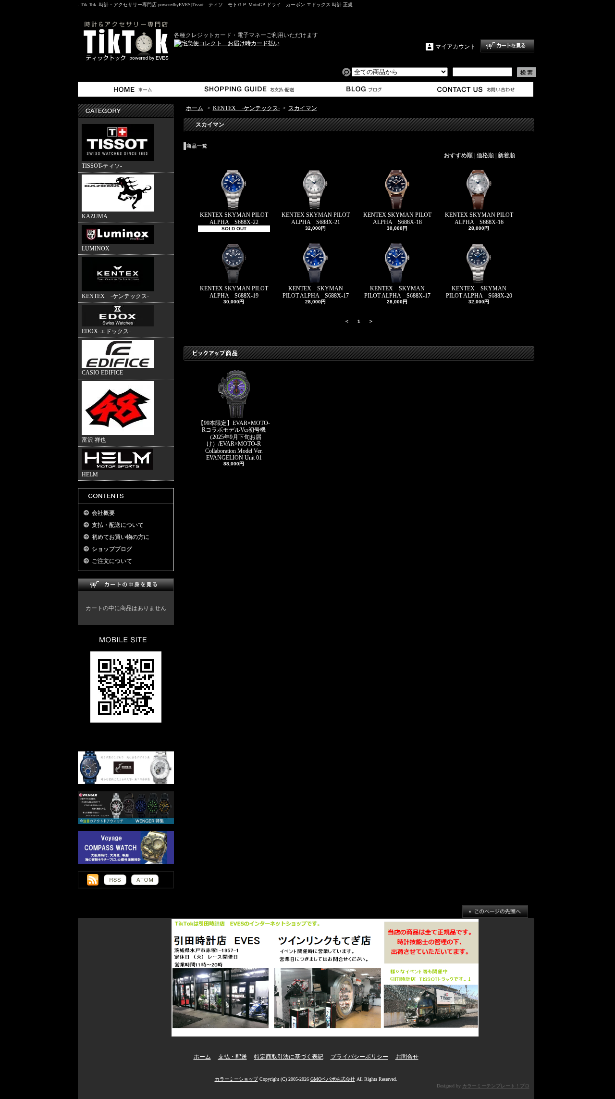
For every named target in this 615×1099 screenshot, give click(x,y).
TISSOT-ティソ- (102, 165)
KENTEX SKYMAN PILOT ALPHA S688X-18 (397, 218)
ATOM (145, 879)
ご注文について (112, 561)
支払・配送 (232, 1056)
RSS (115, 879)
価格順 (485, 155)
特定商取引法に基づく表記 (288, 1056)
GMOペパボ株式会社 (332, 1079)
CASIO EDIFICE (102, 372)
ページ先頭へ (495, 911)
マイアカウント (455, 46)
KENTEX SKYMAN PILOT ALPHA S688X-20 (479, 292)
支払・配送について (249, 89)
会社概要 (103, 513)
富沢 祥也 (94, 440)
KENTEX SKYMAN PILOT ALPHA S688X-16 (479, 218)
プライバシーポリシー (359, 1056)
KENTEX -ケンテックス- (115, 296)
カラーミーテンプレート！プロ (495, 1085)
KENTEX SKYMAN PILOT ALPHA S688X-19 (234, 292)
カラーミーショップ (236, 1079)
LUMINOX (96, 248)
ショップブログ (362, 89)
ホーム (135, 89)
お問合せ (476, 89)
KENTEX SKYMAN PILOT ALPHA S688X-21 (316, 218)
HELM (90, 474)
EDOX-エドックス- (106, 331)
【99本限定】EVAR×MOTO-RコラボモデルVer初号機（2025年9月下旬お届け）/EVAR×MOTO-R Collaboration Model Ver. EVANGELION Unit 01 (234, 440)
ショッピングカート (507, 45)
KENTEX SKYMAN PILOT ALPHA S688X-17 (316, 292)
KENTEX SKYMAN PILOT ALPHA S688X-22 (234, 218)
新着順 (506, 155)
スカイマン (302, 108)
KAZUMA (95, 216)
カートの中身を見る (126, 584)
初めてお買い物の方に (120, 537)
